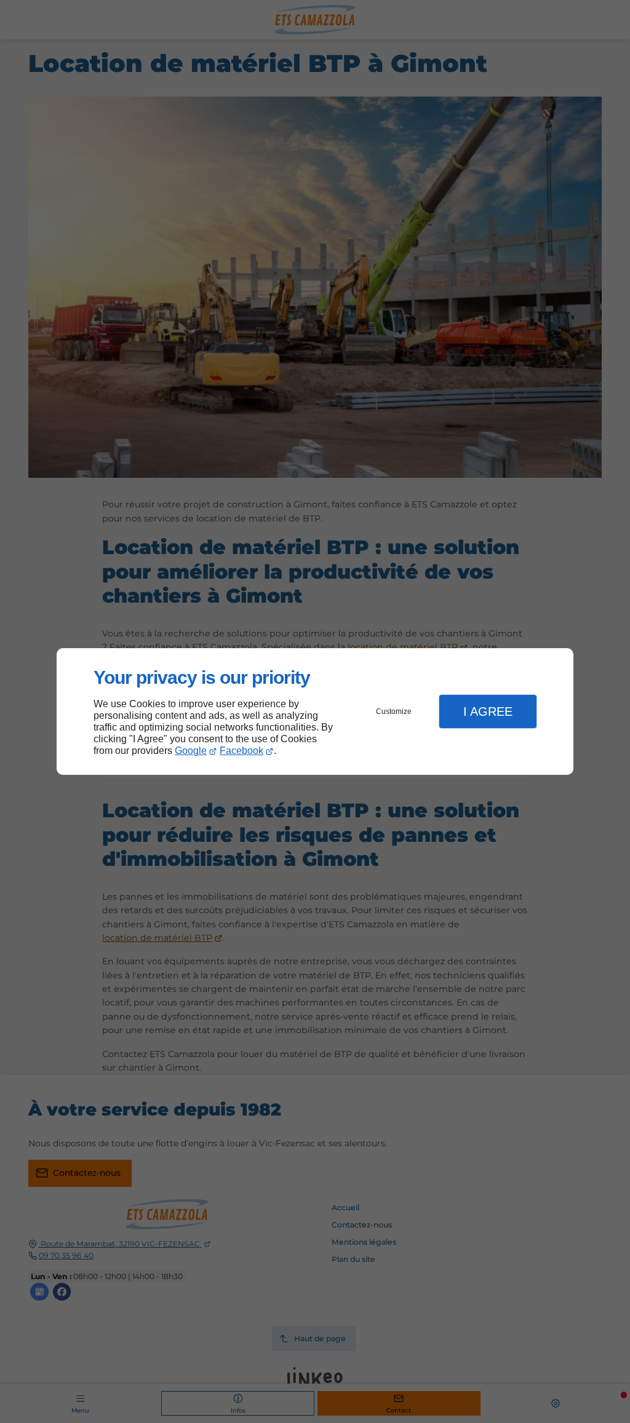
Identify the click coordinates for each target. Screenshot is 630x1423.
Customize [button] (394, 711)
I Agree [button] (487, 711)
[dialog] (315, 711)
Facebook (241, 750)
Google (191, 750)
